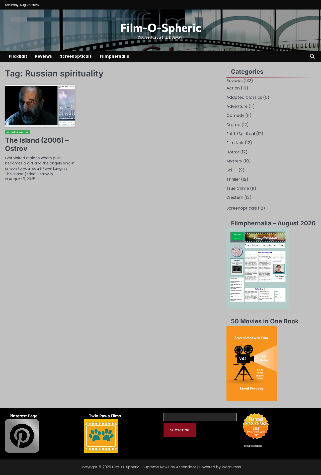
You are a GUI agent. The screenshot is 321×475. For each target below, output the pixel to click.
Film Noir (235, 143)
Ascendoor (186, 466)
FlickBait (18, 56)
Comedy (235, 115)
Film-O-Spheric (160, 27)
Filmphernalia (114, 56)
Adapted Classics (244, 97)
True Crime (237, 188)
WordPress (231, 466)
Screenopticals (76, 56)
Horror (232, 152)
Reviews (43, 56)
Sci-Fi (231, 170)
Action (233, 88)
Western (234, 197)
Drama (233, 125)
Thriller (233, 179)
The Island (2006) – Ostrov (37, 144)
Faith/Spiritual (17, 132)
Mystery (234, 161)
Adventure (237, 106)
